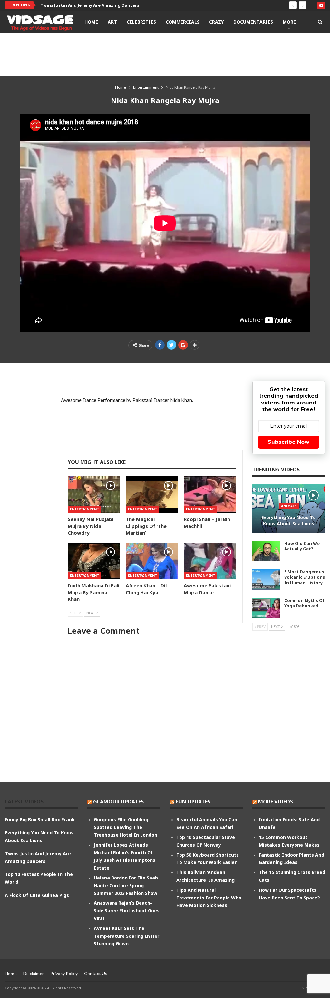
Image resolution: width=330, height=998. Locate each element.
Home (91, 22)
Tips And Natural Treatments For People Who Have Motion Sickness (208, 897)
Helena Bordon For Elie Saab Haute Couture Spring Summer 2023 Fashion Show (126, 885)
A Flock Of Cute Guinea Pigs (37, 895)
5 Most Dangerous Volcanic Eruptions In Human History (304, 577)
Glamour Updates (118, 801)
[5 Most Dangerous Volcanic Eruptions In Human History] (266, 579)
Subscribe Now (288, 442)
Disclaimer (33, 973)
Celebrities (141, 22)
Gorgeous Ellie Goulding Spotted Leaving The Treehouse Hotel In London (125, 827)
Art (112, 22)
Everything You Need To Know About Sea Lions (288, 520)
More (289, 22)
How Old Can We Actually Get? (302, 546)
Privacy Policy (64, 973)
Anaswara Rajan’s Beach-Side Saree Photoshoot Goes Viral (127, 910)
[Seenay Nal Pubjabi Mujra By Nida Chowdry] (94, 494)
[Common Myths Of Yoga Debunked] (266, 608)
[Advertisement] (165, 54)
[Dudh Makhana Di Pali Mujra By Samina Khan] (94, 561)
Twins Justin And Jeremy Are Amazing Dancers (89, 5)
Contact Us (95, 973)
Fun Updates (193, 801)
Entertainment (84, 509)
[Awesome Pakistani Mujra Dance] (210, 561)
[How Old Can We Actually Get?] (266, 551)
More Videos (275, 801)
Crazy (216, 22)
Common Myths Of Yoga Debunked (304, 603)
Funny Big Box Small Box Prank (40, 819)
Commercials (182, 22)
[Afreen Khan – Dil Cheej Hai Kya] (152, 561)
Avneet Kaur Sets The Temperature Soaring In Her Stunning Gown (126, 936)
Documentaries (253, 22)
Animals (288, 506)
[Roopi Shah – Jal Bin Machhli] (210, 494)
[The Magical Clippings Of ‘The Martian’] (152, 494)
